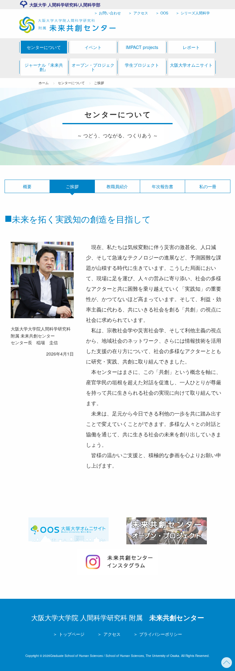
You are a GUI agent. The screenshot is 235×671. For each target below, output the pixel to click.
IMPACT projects (142, 47)
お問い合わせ (109, 12)
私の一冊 (207, 186)
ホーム (44, 82)
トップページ (71, 634)
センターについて (44, 47)
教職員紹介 (117, 186)
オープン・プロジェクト (93, 67)
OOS (163, 12)
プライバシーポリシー (160, 634)
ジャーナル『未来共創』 (43, 67)
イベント (93, 47)
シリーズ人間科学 (195, 12)
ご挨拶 (99, 82)
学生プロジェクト (142, 65)
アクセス (140, 12)
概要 (27, 186)
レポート (191, 47)
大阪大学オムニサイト (191, 65)
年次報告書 (162, 186)
